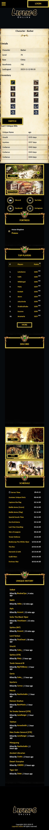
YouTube (38, 200)
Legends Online (17, 827)
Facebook (18, 208)
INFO (13, 439)
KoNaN (20, 292)
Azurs (20, 297)
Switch (12, 121)
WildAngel (21, 282)
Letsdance (21, 272)
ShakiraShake (23, 307)
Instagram (38, 208)
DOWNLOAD (12, 192)
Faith (19, 277)
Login (38, 3)
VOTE (13, 456)
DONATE (13, 472)
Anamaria (21, 316)
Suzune (20, 312)
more (24, 325)
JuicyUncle (22, 302)
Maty (20, 287)
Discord (18, 200)
